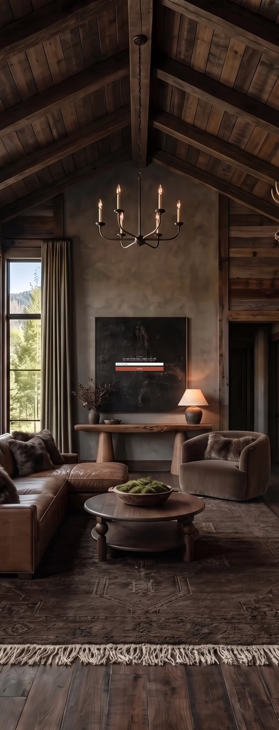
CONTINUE (139, 368)
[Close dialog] (277, 2)
